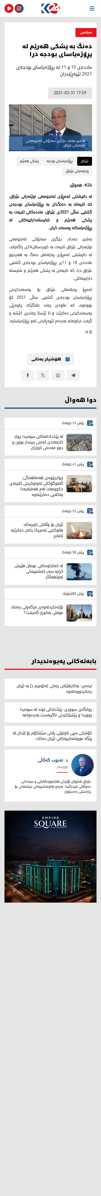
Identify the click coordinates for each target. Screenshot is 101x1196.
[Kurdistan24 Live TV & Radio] (8, 8)
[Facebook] (27, 375)
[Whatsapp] (58, 375)
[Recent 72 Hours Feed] (19, 8)
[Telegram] (73, 375)
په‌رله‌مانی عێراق (77, 171)
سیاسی (86, 32)
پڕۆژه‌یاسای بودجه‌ (60, 161)
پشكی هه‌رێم (29, 161)
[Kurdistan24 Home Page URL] (50, 8)
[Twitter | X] (42, 375)
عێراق (85, 161)
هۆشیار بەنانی (46, 359)
